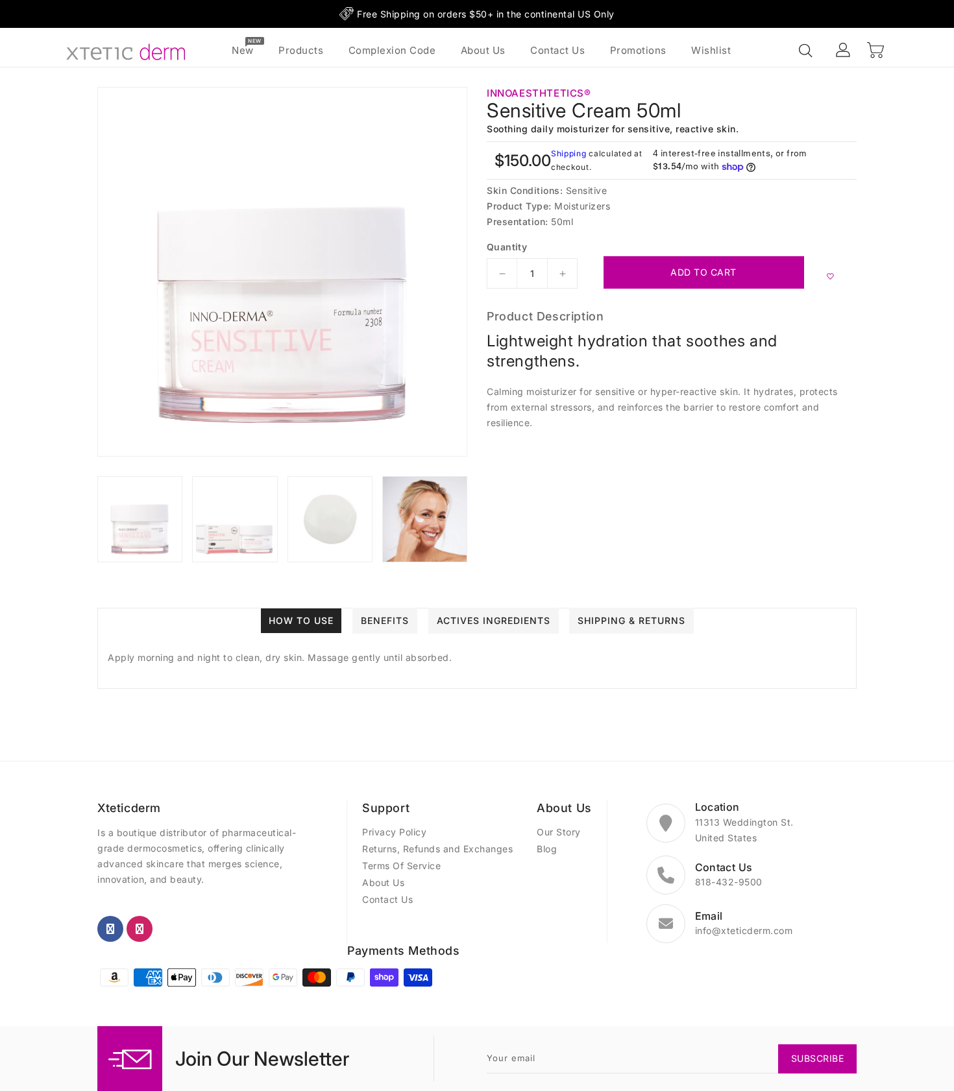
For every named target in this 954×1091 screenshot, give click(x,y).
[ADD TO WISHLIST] (830, 276)
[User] (844, 50)
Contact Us (387, 899)
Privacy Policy (394, 831)
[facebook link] (110, 929)
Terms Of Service (401, 865)
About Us (383, 882)
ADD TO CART (703, 272)
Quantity (507, 247)
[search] (807, 51)
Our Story (559, 831)
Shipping (569, 153)
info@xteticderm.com (744, 930)
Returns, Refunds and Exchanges (437, 848)
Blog (547, 848)
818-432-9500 (729, 881)
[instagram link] (140, 929)
